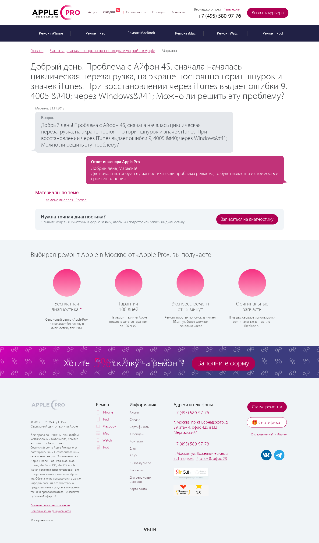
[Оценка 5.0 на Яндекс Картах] (191, 474)
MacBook (109, 426)
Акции (92, 12)
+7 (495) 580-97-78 (191, 444)
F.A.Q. (133, 456)
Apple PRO (56, 12)
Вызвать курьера (268, 13)
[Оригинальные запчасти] (252, 282)
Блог (133, 449)
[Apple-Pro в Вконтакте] (266, 455)
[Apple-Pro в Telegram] (279, 455)
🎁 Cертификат (267, 422)
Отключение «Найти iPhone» (269, 434)
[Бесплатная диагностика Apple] (66, 282)
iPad (106, 419)
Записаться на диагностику (247, 219)
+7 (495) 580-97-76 (191, 412)
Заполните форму (223, 363)
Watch (107, 440)
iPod (106, 447)
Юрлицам (159, 12)
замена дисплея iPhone (66, 200)
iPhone (108, 412)
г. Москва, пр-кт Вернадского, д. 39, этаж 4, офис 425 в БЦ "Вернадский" (201, 427)
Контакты (178, 12)
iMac (106, 433)
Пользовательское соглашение (50, 505)
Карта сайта (138, 489)
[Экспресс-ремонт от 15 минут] (190, 282)
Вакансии (137, 470)
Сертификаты (136, 12)
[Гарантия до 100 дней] (129, 282)
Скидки (109, 12)
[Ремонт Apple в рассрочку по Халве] (265, 529)
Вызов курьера (140, 463)
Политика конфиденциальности (51, 511)
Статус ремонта (267, 407)
